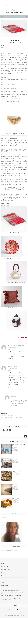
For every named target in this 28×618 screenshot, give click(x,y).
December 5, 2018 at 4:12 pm (13, 368)
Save (23, 337)
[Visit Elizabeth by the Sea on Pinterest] (10, 430)
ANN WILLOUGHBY (12, 366)
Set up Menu (3, 0)
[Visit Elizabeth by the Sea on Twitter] (7, 430)
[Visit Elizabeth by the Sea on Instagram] (4, 430)
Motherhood (4, 585)
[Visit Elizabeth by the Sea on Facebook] (2, 430)
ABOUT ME (4, 563)
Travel (2, 576)
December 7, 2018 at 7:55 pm (7, 415)
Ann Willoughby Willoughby (16, 346)
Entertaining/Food (5, 569)
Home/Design (4, 566)
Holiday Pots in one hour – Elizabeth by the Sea (12, 417)
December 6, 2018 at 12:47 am (17, 397)
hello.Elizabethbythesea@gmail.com (9, 550)
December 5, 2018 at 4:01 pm (13, 347)
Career (3, 582)
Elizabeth (13, 396)
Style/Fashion (4, 573)
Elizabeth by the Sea (14, 8)
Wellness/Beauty (5, 579)
